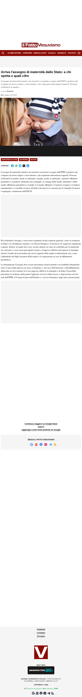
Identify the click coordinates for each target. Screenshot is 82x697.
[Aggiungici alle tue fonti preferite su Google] (31, 444)
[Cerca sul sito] (3, 53)
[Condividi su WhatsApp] (16, 165)
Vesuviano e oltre (9, 159)
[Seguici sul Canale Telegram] (50, 444)
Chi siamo (41, 636)
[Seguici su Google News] (36, 444)
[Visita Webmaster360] (41, 670)
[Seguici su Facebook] (41, 444)
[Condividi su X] (24, 165)
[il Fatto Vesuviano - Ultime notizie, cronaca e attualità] (41, 45)
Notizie (34, 159)
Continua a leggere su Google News (41, 424)
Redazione (10, 91)
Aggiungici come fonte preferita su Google (41, 430)
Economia (24, 159)
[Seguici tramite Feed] (55, 444)
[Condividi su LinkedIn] (27, 165)
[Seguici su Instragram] (45, 444)
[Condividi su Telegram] (20, 165)
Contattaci (41, 633)
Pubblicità (41, 629)
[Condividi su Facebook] (12, 165)
